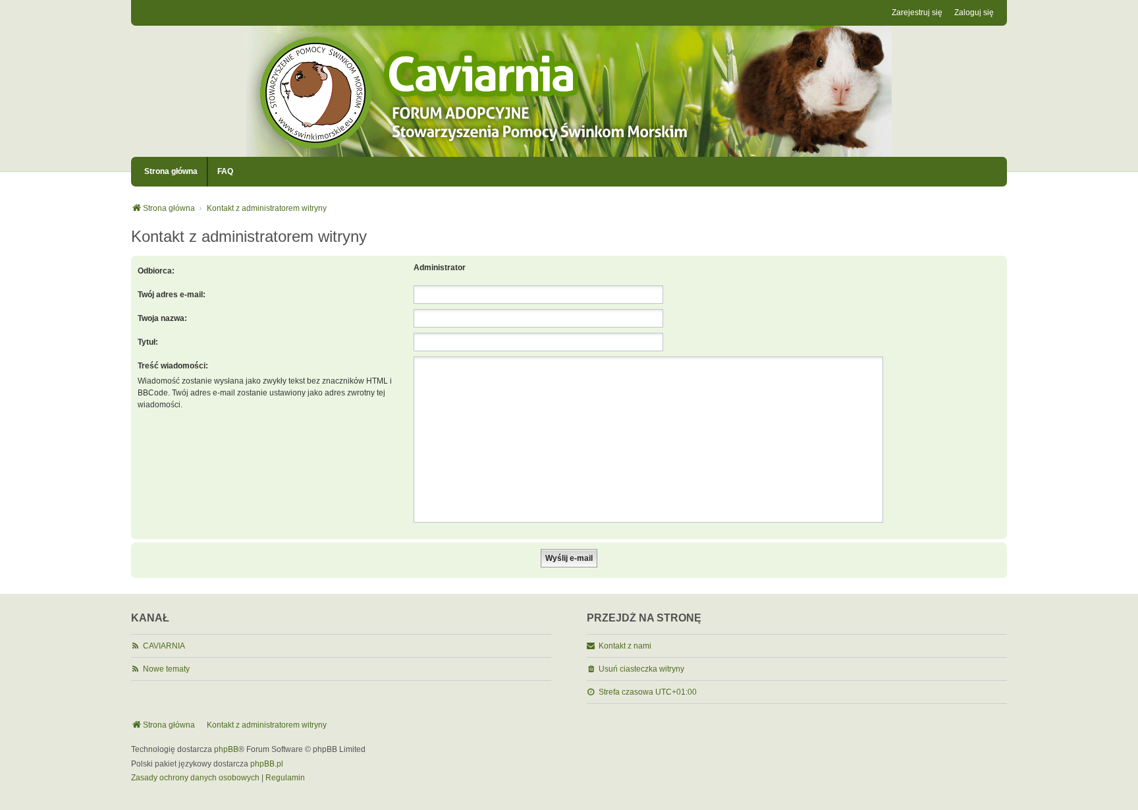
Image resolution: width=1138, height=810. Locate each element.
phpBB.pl (266, 763)
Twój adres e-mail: (171, 294)
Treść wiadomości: (173, 365)
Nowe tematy (166, 669)
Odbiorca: (156, 270)
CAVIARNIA (164, 646)
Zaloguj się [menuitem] (974, 12)
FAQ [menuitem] (225, 171)
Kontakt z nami (625, 646)
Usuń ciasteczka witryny (641, 669)
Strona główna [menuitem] (171, 171)
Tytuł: (148, 342)
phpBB (226, 749)
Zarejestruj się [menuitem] (917, 12)
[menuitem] (195, 778)
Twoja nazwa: (162, 318)
